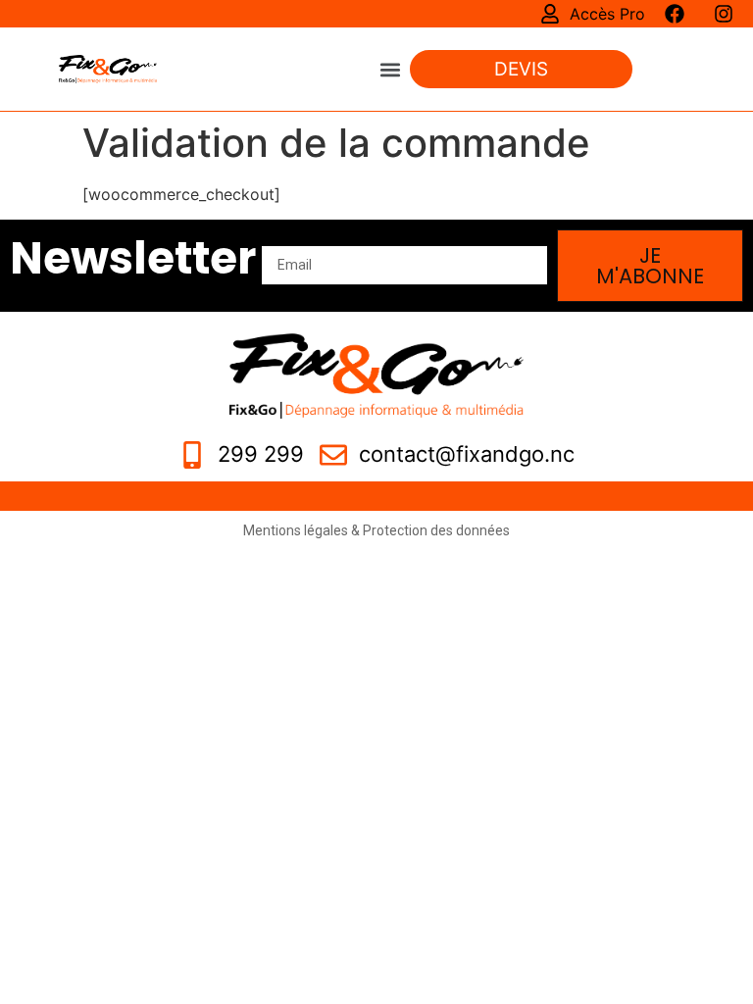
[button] (391, 69)
